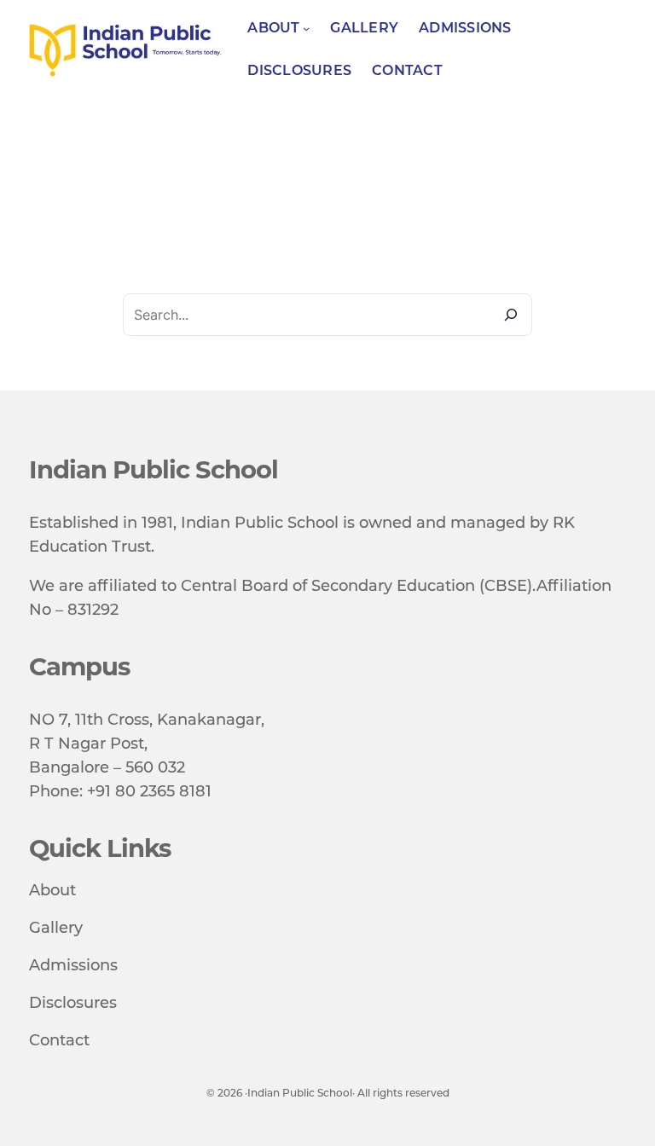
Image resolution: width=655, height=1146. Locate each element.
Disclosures (73, 1002)
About (52, 890)
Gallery (56, 927)
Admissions (73, 965)
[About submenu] (306, 28)
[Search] (511, 315)
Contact (59, 1040)
